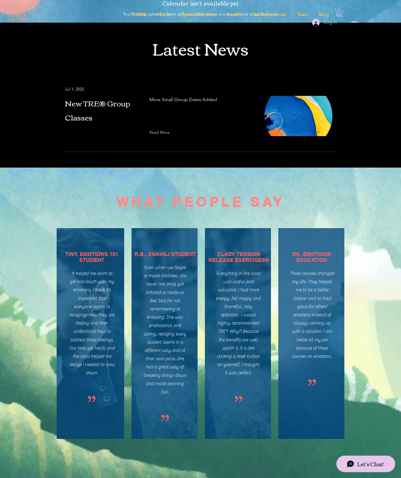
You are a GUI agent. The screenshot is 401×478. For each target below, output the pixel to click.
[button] (234, 14)
